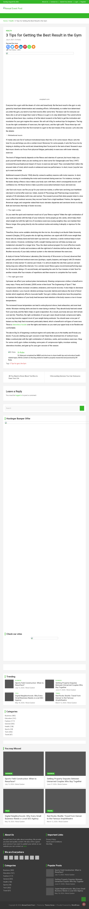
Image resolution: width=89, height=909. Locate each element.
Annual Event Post (28, 905)
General (7, 724)
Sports (7, 729)
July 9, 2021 (10, 40)
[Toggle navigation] (6, 15)
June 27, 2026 (60, 690)
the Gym (23, 363)
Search (82, 408)
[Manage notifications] (84, 904)
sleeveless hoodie (19, 325)
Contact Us (54, 2)
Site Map (49, 844)
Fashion (8, 721)
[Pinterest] (25, 47)
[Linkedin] (21, 47)
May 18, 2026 (19, 703)
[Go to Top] (83, 899)
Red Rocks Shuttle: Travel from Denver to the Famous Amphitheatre (68, 698)
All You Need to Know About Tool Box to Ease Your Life (23, 377)
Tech (16, 693)
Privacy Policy (51, 839)
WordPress (75, 905)
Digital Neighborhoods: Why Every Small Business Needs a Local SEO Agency (29, 698)
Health (9, 31)
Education (8, 718)
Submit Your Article (66, 2)
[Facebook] (8, 47)
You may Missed (13, 748)
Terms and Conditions (54, 842)
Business (18, 680)
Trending (10, 676)
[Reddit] (16, 47)
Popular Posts (55, 865)
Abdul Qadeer (30, 688)
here (25, 846)
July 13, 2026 (19, 688)
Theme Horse (49, 905)
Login (76, 2)
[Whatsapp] (29, 47)
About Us (45, 2)
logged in (19, 395)
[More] (33, 47)
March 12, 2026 (61, 703)
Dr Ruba (18, 40)
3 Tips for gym (15, 363)
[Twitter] (12, 47)
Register (83, 2)
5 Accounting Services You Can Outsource (65, 376)
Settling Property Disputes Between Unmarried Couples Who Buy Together (69, 685)
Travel (58, 693)
